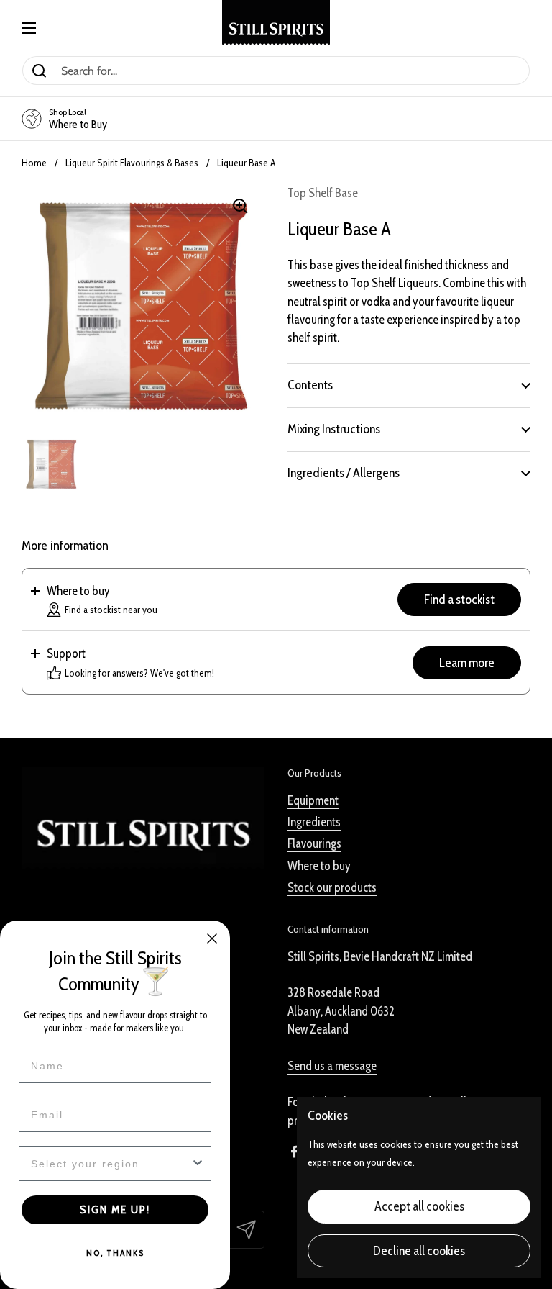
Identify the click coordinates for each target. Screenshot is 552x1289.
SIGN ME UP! (115, 1209)
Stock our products (332, 887)
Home (34, 162)
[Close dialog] (212, 938)
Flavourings (314, 843)
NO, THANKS (115, 1252)
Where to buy (319, 866)
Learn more (466, 663)
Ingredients (314, 822)
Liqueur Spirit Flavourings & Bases (131, 162)
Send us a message (332, 1066)
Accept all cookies (419, 1206)
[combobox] (110, 1163)
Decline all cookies (419, 1251)
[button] (409, 385)
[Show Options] (197, 1163)
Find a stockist (459, 599)
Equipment (313, 800)
